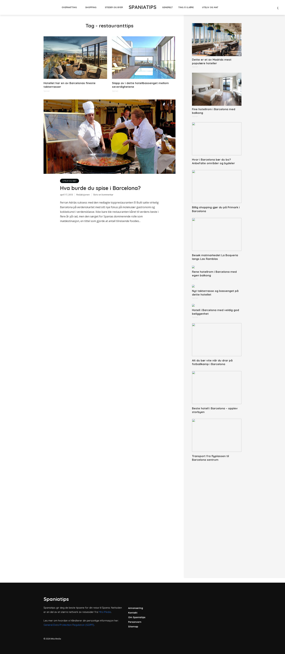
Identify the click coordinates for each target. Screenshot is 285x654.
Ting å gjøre (186, 7)
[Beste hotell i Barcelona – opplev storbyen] (216, 387)
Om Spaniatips (136, 617)
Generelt (167, 7)
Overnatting (69, 7)
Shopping (90, 7)
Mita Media (105, 612)
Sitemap (133, 626)
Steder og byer (114, 7)
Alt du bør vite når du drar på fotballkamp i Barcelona (212, 362)
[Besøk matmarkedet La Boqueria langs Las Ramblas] (216, 234)
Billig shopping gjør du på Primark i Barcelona (216, 209)
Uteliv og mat (210, 7)
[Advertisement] (216, 516)
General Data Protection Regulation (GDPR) (69, 624)
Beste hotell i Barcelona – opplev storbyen (215, 410)
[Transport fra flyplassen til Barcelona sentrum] (216, 435)
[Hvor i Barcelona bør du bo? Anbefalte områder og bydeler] (216, 138)
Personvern (134, 621)
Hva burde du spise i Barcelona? (100, 188)
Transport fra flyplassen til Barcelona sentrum (210, 457)
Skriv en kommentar (103, 194)
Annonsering (135, 608)
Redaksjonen (83, 194)
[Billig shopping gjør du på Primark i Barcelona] (216, 186)
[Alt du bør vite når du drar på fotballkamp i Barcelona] (216, 339)
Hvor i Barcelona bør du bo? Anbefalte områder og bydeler (213, 161)
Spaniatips (142, 7)
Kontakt (132, 612)
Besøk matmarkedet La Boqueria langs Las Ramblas (215, 257)
